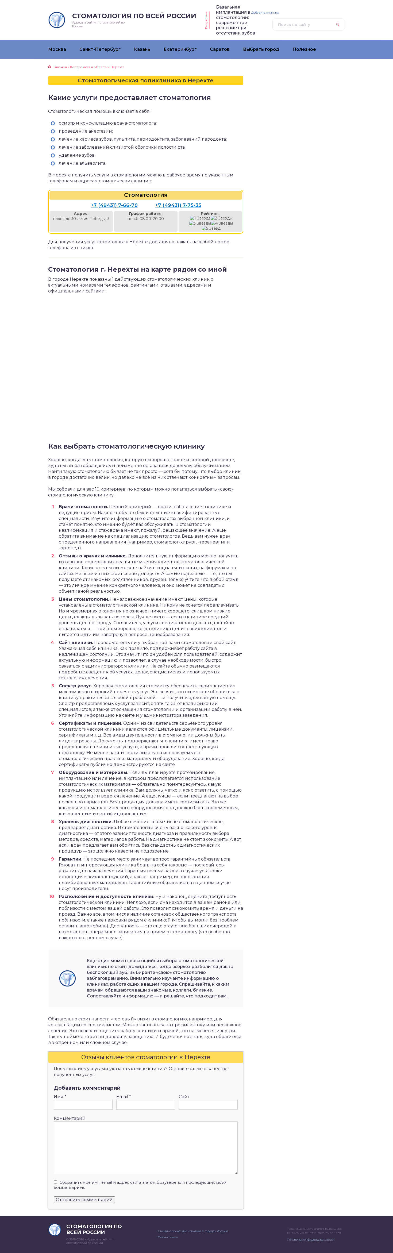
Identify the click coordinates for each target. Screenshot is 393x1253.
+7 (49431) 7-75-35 (178, 205)
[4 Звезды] (222, 223)
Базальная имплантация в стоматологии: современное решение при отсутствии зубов (235, 20)
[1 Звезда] (200, 218)
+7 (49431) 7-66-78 (114, 205)
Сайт (184, 1096)
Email (123, 1096)
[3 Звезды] (200, 223)
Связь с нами (168, 1237)
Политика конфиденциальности (310, 1240)
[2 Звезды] (221, 218)
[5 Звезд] (211, 228)
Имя (60, 1096)
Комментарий (70, 1118)
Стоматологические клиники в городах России (193, 1231)
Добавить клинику (265, 12)
